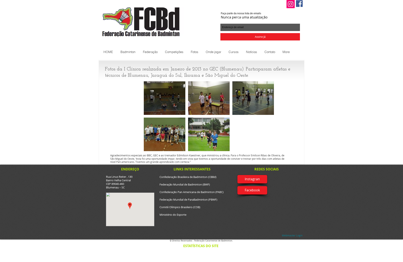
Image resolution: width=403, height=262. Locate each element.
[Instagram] (291, 4)
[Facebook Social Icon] (299, 3)
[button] (127, 52)
